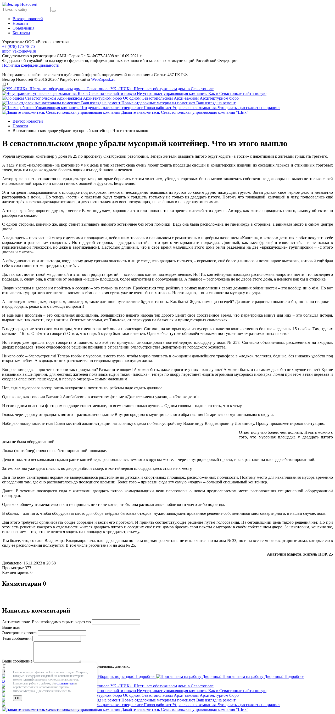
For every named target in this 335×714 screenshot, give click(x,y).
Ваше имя (11, 627)
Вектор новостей (28, 18)
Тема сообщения (16, 638)
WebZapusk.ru (103, 79)
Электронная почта (19, 633)
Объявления (23, 28)
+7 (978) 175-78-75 (18, 46)
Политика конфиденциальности (30, 65)
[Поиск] (54, 11)
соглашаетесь (65, 683)
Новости (20, 23)
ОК (17, 698)
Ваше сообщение (17, 661)
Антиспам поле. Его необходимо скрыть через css (46, 622)
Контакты (21, 33)
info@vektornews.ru (19, 51)
